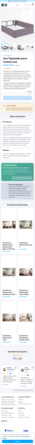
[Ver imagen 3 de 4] (21, 47)
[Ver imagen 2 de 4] (13, 47)
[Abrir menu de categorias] (17, 5)
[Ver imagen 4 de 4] (28, 47)
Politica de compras (23, 417)
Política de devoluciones (25, 404)
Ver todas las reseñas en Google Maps (24, 390)
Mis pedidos (21, 415)
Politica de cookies (6, 415)
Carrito (20, 411)
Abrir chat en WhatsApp (23, 178)
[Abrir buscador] (29, 5)
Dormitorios (7, 55)
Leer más (5, 384)
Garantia (20, 401)
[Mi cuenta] (25, 5)
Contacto (20, 399)
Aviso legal (4, 411)
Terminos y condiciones (7, 417)
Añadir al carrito (18, 98)
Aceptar (17, 441)
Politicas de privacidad (7, 413)
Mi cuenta (21, 413)
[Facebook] (2, 424)
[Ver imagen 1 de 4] (5, 47)
